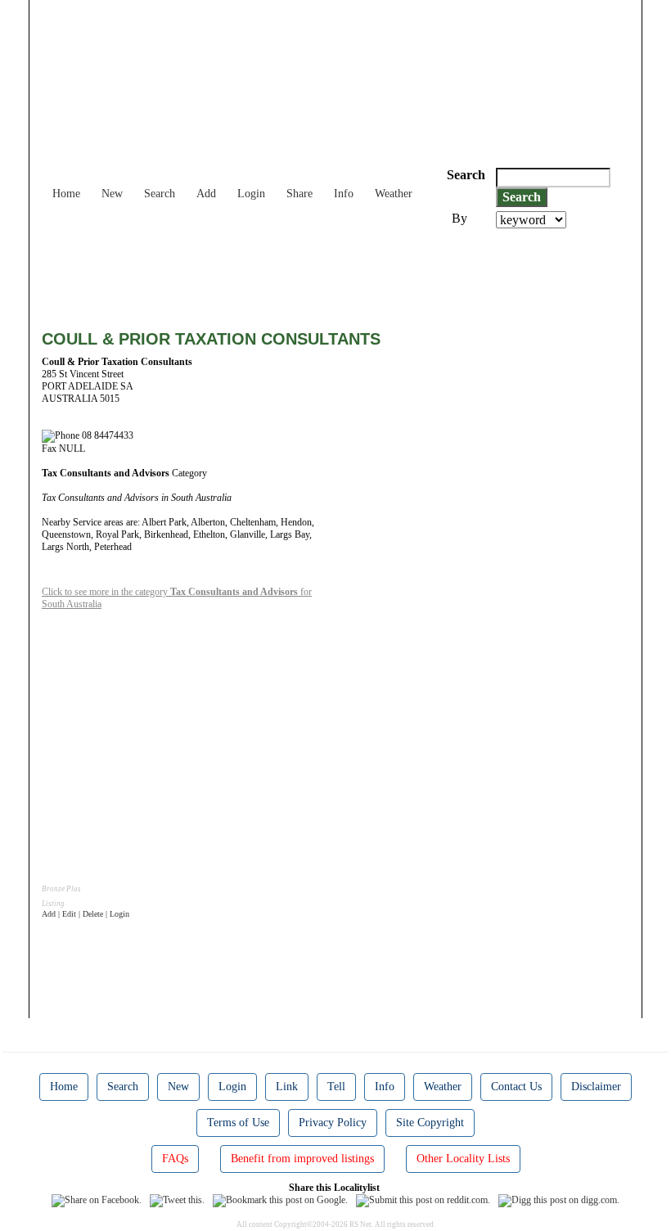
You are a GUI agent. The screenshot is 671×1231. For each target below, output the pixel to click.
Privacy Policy (333, 1122)
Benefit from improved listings (302, 1158)
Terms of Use (238, 1122)
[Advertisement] (339, 273)
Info (344, 193)
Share (299, 193)
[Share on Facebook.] (96, 1200)
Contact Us (516, 1086)
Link (287, 1086)
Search (159, 193)
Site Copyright (430, 1122)
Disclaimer (596, 1086)
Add (206, 193)
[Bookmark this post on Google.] (280, 1200)
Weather (393, 193)
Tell (336, 1086)
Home (66, 193)
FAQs (175, 1158)
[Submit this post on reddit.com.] (423, 1200)
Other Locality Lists (463, 1158)
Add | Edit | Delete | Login (85, 913)
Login (251, 193)
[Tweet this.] (177, 1200)
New (112, 193)
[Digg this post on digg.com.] (559, 1200)
